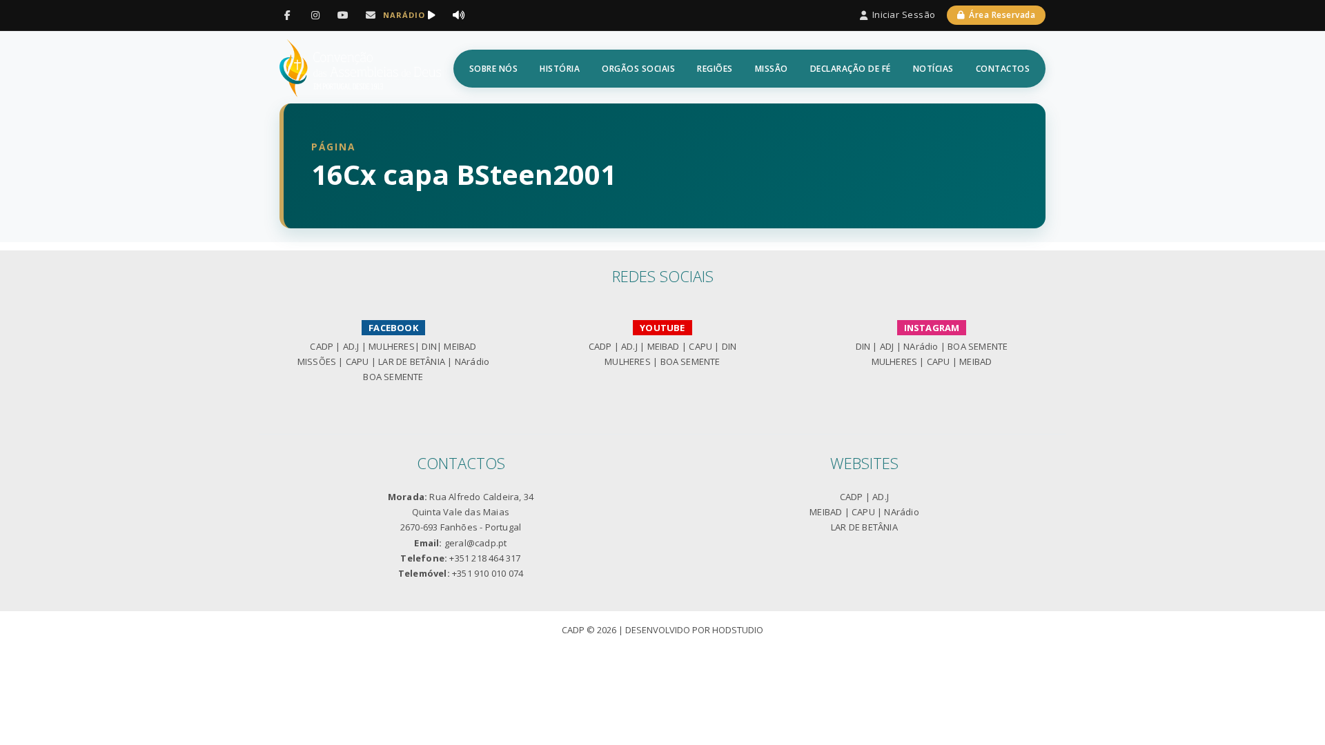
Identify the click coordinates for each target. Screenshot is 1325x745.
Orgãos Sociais (638, 68)
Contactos (1003, 68)
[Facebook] (287, 15)
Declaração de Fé (850, 68)
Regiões (715, 68)
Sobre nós (493, 68)
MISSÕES (316, 361)
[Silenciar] (459, 15)
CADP (321, 346)
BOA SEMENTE (393, 376)
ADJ (887, 346)
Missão (771, 68)
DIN (429, 346)
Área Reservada (1002, 15)
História (560, 68)
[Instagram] (315, 15)
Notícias (933, 68)
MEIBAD (460, 346)
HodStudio (737, 630)
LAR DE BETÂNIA (411, 361)
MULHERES (392, 346)
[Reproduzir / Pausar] (431, 15)
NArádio (472, 361)
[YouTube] (343, 15)
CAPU (357, 361)
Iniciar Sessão (904, 14)
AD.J (351, 346)
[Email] (370, 15)
